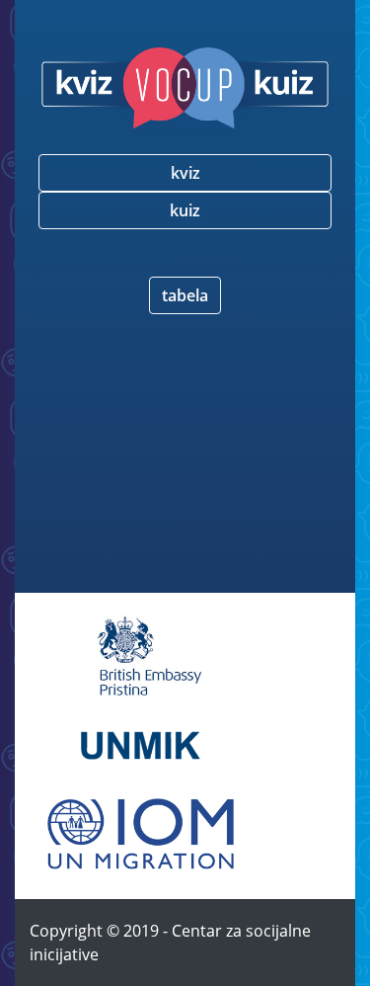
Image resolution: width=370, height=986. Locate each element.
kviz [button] (185, 173)
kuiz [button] (185, 210)
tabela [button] (185, 295)
